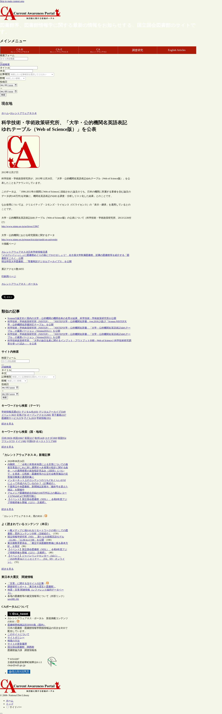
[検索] (1, 62)
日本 (30, 252)
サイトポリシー (16, 637)
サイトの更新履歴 (17, 644)
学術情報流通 (40, 252)
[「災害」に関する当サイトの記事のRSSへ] (47, 583)
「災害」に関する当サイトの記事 (26, 583)
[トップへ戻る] (1, 713)
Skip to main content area (12, 1)
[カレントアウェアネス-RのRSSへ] (46, 516)
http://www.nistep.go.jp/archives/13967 (20, 226)
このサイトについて (18, 634)
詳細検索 (5, 64)
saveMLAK (13, 599)
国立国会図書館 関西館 (21, 647)
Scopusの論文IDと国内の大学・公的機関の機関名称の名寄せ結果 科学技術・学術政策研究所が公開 (62, 318)
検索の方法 (14, 640)
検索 (3, 95)
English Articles (176, 50)
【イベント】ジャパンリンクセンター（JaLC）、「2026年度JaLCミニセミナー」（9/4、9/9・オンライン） (36, 558)
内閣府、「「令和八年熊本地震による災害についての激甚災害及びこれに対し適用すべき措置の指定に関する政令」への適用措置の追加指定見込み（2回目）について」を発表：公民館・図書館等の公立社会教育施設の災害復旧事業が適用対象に (38, 470)
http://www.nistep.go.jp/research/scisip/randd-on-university (30, 239)
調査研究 (137, 50)
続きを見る (8, 423)
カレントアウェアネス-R (15, 252)
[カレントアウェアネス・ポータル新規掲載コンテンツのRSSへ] (18, 621)
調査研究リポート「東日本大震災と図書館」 (32, 586)
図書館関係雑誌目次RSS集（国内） (27, 625)
